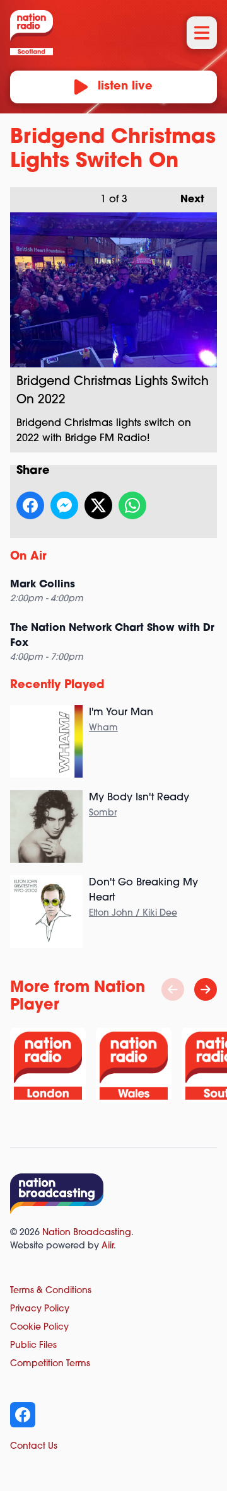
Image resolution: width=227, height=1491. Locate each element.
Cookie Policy (39, 1327)
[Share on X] (98, 505)
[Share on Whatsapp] (132, 505)
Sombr (103, 813)
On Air (28, 557)
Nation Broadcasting (86, 1233)
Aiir (108, 1246)
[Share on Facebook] (30, 505)
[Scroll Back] (172, 989)
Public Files (33, 1345)
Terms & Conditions (50, 1291)
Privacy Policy (39, 1309)
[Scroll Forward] (205, 989)
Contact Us (33, 1446)
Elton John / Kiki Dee (133, 913)
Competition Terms (50, 1364)
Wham (103, 728)
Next (186, 200)
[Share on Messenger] (64, 505)
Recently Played (57, 685)
